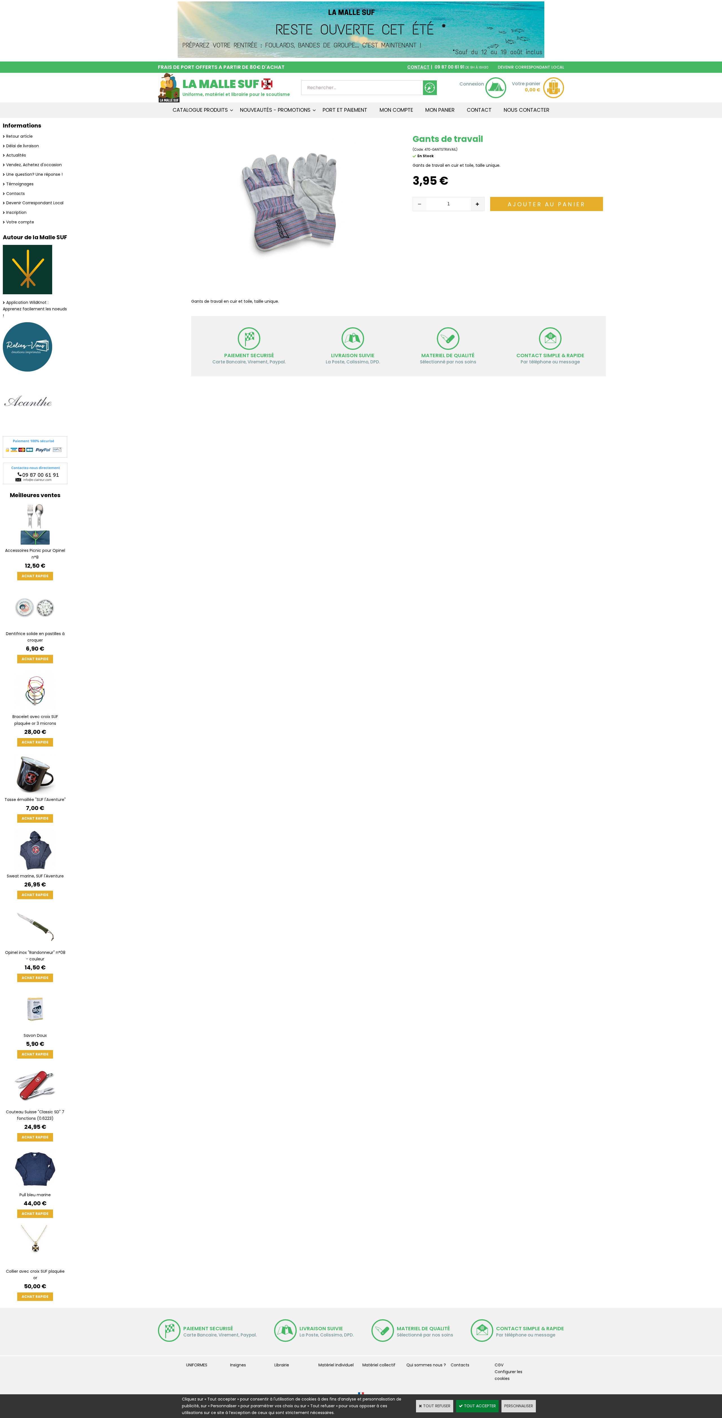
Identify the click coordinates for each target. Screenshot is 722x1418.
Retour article (19, 136)
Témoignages (20, 184)
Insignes (238, 1365)
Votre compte (20, 222)
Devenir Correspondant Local (34, 203)
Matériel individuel (336, 1365)
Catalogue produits (200, 109)
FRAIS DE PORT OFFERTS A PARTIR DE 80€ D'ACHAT (221, 67)
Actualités (16, 155)
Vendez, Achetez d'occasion (34, 165)
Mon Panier (440, 109)
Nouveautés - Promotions (275, 109)
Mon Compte (396, 109)
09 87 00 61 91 (447, 67)
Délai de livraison (22, 146)
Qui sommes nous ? (426, 1365)
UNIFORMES (196, 1365)
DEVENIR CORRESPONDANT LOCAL (531, 67)
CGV (499, 1365)
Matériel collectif (378, 1365)
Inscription (16, 212)
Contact (479, 109)
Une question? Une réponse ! (34, 174)
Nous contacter (526, 109)
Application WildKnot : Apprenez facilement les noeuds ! (35, 309)
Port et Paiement (345, 109)
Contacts (15, 193)
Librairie (281, 1365)
